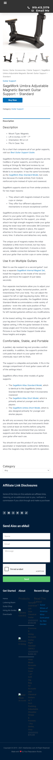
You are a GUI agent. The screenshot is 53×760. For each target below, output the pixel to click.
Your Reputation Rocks (33, 752)
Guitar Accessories (17, 70)
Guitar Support (33, 70)
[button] (5, 2)
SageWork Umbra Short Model (26, 408)
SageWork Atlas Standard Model (27, 385)
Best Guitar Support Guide (22, 152)
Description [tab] (8, 121)
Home (5, 70)
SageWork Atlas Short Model (25, 398)
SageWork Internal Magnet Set (31, 270)
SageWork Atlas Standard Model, (24, 175)
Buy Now (12, 100)
